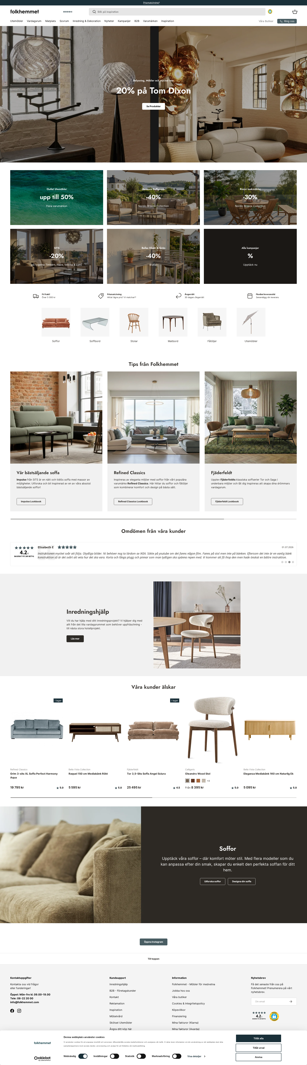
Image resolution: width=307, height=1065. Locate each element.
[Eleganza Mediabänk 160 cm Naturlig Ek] (270, 729)
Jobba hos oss (181, 990)
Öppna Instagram (153, 941)
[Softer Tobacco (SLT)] (193, 781)
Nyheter (109, 21)
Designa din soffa (241, 881)
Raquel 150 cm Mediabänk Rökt (88, 773)
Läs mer (75, 638)
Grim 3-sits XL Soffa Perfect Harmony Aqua (34, 775)
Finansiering (179, 1016)
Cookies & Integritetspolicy (188, 1003)
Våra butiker (179, 997)
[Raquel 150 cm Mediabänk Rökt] (95, 729)
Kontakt (114, 997)
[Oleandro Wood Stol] (211, 729)
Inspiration (167, 21)
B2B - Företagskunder (123, 990)
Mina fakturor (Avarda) (186, 1029)
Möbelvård (116, 1016)
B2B (136, 21)
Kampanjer (124, 21)
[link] (153, 554)
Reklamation (117, 1003)
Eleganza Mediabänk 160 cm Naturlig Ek (268, 773)
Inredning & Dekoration (87, 21)
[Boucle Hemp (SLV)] (204, 781)
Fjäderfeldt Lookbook (227, 501)
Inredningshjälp (119, 984)
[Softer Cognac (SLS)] (198, 781)
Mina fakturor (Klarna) (185, 1022)
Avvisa (258, 1057)
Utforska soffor (212, 881)
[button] (77, 12)
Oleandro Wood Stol (197, 773)
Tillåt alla (259, 1038)
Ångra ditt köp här (121, 1029)
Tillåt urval (258, 1047)
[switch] (114, 1056)
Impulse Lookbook (31, 501)
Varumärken (150, 21)
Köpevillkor (178, 1009)
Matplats (50, 21)
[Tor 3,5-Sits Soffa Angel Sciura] (153, 729)
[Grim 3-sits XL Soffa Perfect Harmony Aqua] (36, 729)
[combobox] (177, 12)
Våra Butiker (266, 21)
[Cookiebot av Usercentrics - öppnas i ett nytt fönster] (42, 1058)
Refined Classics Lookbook (133, 501)
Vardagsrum (34, 21)
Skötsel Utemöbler (121, 1022)
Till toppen (153, 958)
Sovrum (64, 21)
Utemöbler (16, 21)
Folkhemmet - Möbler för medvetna (193, 984)
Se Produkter (153, 106)
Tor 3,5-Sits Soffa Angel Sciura (146, 773)
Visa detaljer (194, 1056)
